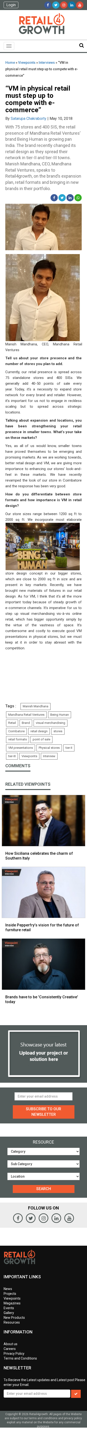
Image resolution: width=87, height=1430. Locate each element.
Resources (12, 1322)
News (8, 1289)
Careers (10, 1349)
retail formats (17, 739)
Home (10, 62)
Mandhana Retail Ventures (26, 714)
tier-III (12, 756)
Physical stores (49, 748)
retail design (39, 731)
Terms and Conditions (20, 1358)
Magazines (12, 1303)
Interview (49, 756)
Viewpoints (27, 62)
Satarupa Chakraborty (28, 118)
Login (11, 5)
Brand (26, 723)
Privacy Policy (14, 1353)
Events (9, 1308)
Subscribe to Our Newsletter (43, 1112)
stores (57, 731)
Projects (10, 1294)
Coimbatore (16, 731)
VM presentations (20, 748)
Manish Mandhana (35, 706)
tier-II (68, 748)
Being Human (59, 714)
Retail (12, 723)
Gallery (9, 1313)
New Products (14, 1318)
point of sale (41, 739)
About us (10, 1344)
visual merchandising (50, 723)
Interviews (47, 62)
